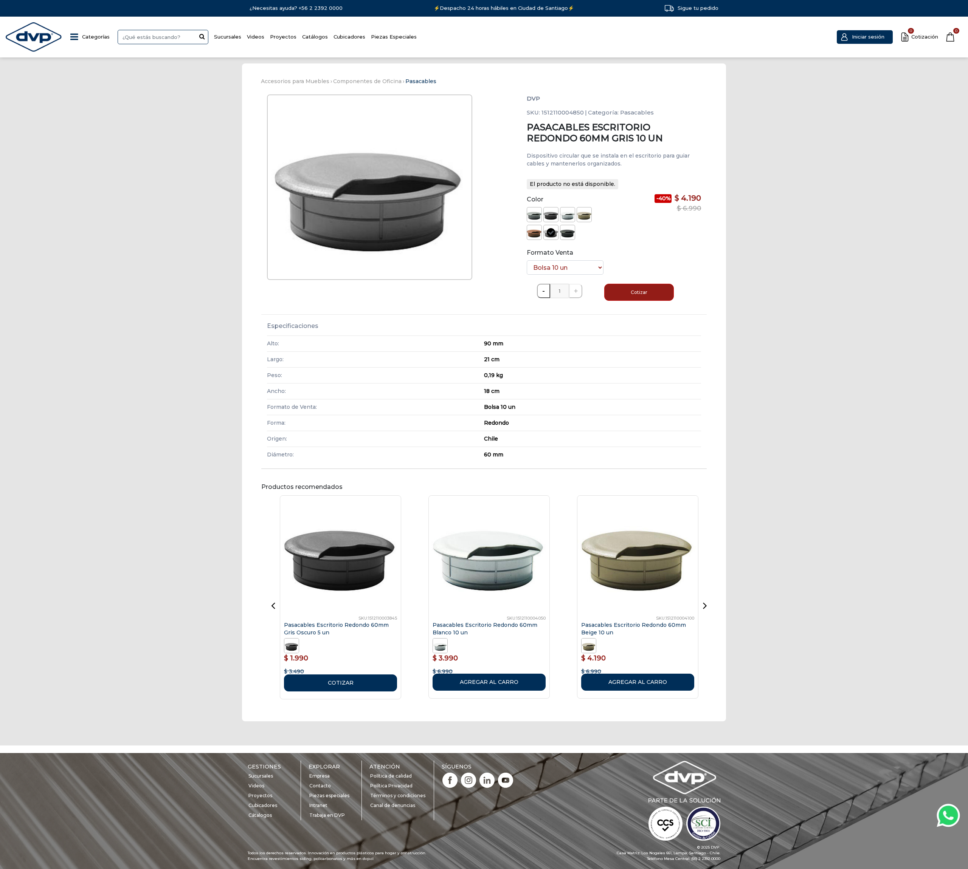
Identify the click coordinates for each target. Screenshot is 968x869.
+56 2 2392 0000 (321, 8)
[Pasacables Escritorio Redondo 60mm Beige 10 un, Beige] (589, 645)
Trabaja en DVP (327, 815)
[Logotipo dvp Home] (34, 37)
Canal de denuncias (392, 805)
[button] (865, 37)
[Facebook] (450, 779)
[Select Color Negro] (567, 232)
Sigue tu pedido (698, 8)
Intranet (318, 805)
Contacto (320, 786)
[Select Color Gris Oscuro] (550, 214)
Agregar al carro (489, 682)
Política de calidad (391, 776)
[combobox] (163, 37)
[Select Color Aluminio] (534, 214)
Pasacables (420, 81)
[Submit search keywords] (202, 36)
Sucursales (227, 37)
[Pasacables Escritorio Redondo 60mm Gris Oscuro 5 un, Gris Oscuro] (292, 645)
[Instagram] (468, 779)
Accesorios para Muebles (295, 81)
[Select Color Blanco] (567, 214)
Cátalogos (260, 815)
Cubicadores (349, 37)
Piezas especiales (329, 795)
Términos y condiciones (397, 795)
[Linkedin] (487, 779)
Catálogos (315, 37)
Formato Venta (550, 252)
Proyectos (283, 37)
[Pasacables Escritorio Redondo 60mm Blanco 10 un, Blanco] (441, 645)
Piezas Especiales (394, 37)
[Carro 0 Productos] (950, 37)
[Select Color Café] (534, 232)
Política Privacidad (391, 786)
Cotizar (639, 292)
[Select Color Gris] (550, 232)
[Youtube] (505, 779)
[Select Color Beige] (584, 214)
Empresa (319, 776)
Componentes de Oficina (367, 81)
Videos (255, 37)
